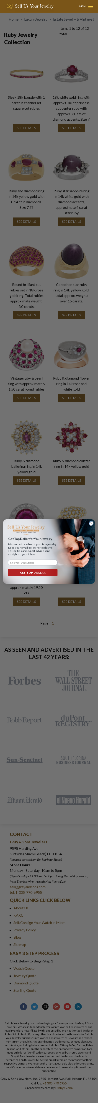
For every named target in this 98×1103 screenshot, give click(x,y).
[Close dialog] (91, 523)
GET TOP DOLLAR (33, 572)
